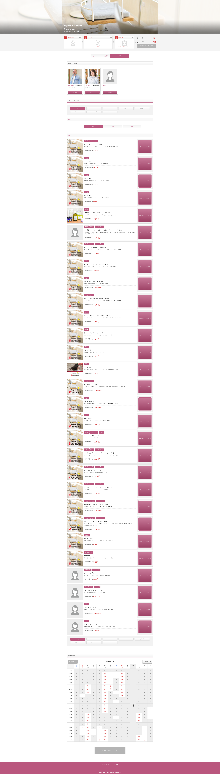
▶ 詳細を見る (79, 85)
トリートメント (77, 112)
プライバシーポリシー (112, 764)
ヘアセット (110, 112)
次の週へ (147, 661)
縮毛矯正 (142, 108)
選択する (75, 92)
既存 (132, 126)
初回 (113, 126)
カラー (110, 108)
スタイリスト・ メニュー (100, 56)
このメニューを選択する (145, 146)
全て (78, 108)
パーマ (126, 108)
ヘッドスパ (94, 112)
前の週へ (73, 661)
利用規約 (104, 764)
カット (93, 108)
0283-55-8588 (70, 29)
